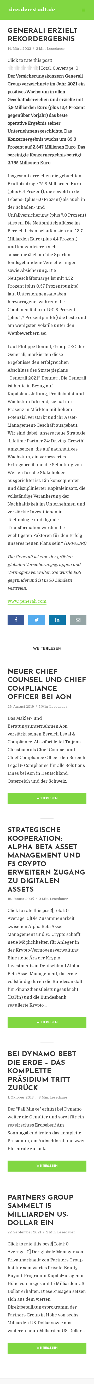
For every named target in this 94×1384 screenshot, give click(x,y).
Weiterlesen (47, 798)
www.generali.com (27, 601)
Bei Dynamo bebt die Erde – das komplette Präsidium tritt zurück (42, 1071)
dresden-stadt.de (32, 10)
